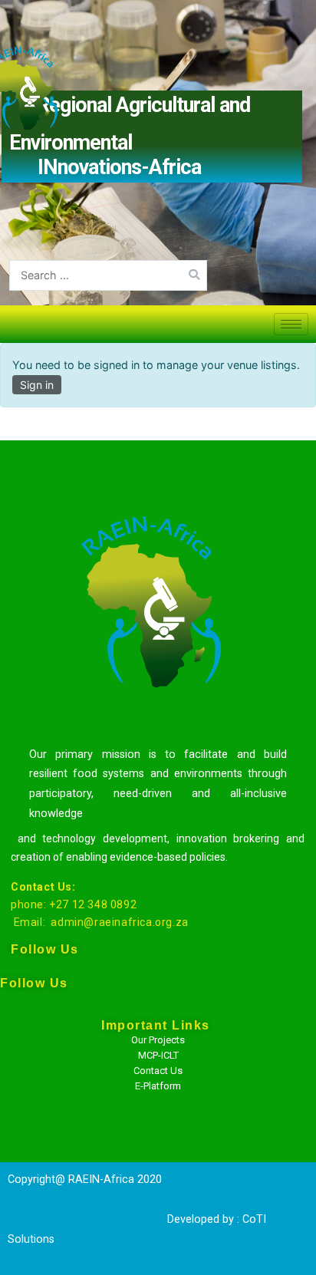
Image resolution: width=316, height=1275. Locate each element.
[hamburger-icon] (291, 324)
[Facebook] (39, 1059)
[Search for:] (108, 275)
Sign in (37, 384)
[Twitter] (39, 1097)
